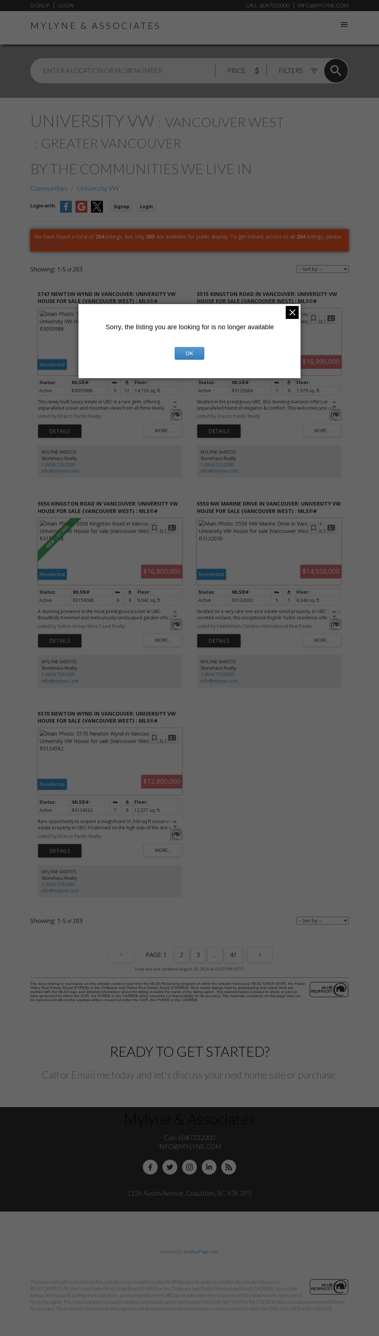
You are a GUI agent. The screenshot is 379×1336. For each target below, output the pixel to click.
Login (65, 5)
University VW (98, 188)
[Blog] (228, 1167)
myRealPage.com (201, 1252)
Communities (48, 188)
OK (189, 353)
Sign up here (49, 243)
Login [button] (146, 206)
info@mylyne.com (60, 471)
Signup (40, 5)
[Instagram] (189, 1167)
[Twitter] (169, 1167)
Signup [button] (122, 206)
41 (233, 955)
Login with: (43, 206)
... (215, 955)
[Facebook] (150, 1167)
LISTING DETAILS (59, 431)
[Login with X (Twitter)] (97, 211)
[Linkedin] (209, 1167)
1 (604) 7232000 (58, 465)
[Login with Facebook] (66, 211)
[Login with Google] (81, 211)
